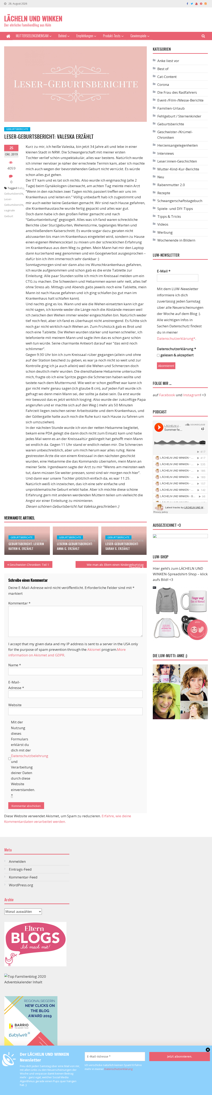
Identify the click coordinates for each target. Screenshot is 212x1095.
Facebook (167, 395)
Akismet (94, 649)
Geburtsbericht (13, 193)
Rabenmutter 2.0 (171, 184)
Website (15, 704)
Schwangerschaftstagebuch (179, 200)
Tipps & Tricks (169, 216)
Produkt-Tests (111, 35)
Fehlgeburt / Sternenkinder (179, 116)
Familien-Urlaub (171, 108)
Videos (162, 224)
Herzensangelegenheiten (177, 145)
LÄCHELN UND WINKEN (33, 18)
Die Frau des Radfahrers (177, 92)
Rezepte (163, 192)
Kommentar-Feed (23, 877)
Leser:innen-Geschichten (177, 161)
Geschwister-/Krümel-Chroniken (175, 134)
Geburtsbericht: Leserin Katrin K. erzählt (26, 546)
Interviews (165, 153)
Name (14, 665)
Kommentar (19, 603)
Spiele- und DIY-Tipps (175, 208)
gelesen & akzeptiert (177, 355)
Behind (62, 35)
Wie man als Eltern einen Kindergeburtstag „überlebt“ (115, 565)
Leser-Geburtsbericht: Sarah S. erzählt (122, 546)
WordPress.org (21, 885)
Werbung (165, 232)
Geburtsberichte (17, 129)
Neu (160, 177)
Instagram (191, 395)
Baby (21, 188)
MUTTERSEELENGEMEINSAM (32, 35)
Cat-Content (167, 76)
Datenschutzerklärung (118, 1069)
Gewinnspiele (138, 35)
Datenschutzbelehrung (29, 755)
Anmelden (17, 861)
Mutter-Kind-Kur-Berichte (178, 169)
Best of (163, 68)
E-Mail (163, 271)
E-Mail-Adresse (16, 685)
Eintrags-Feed (20, 869)
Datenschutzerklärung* (176, 338)
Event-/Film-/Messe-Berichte (180, 100)
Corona (163, 84)
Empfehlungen (84, 35)
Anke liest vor (168, 60)
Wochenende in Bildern (176, 240)
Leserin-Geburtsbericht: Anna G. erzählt (75, 546)
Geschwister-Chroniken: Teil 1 (29, 565)
